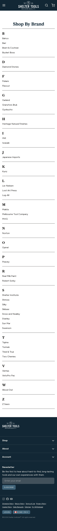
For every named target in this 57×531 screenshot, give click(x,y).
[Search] (45, 5)
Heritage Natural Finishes (14, 124)
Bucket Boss (8, 52)
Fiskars (5, 81)
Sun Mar (6, 323)
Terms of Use (30, 504)
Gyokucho (7, 109)
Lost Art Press (9, 190)
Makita (5, 209)
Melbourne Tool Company (15, 214)
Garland (6, 100)
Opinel (5, 247)
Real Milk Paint (9, 276)
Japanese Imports (11, 157)
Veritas (5, 370)
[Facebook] (7, 499)
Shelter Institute (10, 295)
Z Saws (6, 404)
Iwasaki (5, 143)
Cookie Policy (7, 507)
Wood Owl (7, 390)
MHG (5, 219)
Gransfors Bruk (9, 105)
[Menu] (5, 5)
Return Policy (19, 504)
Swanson (6, 328)
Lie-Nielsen (8, 185)
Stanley (6, 318)
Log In (7, 512)
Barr (4, 43)
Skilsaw (5, 309)
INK (4, 138)
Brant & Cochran (10, 47)
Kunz (4, 171)
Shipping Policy (8, 504)
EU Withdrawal (37, 507)
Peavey (5, 261)
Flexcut (6, 85)
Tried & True (8, 351)
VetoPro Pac (8, 375)
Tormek (6, 347)
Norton (6, 233)
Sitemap (28, 507)
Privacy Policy (41, 504)
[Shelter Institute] (28, 5)
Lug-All (5, 195)
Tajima (5, 342)
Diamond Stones (10, 66)
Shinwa (5, 299)
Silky (4, 304)
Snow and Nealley (11, 314)
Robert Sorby (8, 280)
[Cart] (52, 5)
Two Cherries (9, 356)
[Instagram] (3, 499)
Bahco (5, 38)
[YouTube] (11, 499)
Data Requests (18, 507)
